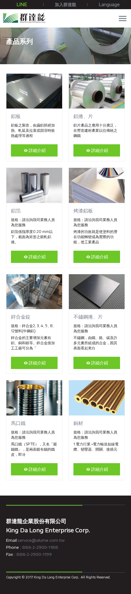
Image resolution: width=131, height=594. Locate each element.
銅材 (78, 423)
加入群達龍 (65, 4)
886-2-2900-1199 (34, 554)
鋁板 (16, 116)
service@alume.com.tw (41, 540)
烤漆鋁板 (83, 211)
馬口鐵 (18, 423)
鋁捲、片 (83, 116)
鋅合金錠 (20, 317)
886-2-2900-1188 (40, 547)
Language (109, 4)
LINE (21, 4)
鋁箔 (16, 211)
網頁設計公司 (116, 577)
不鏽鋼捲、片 (88, 317)
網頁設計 (87, 577)
